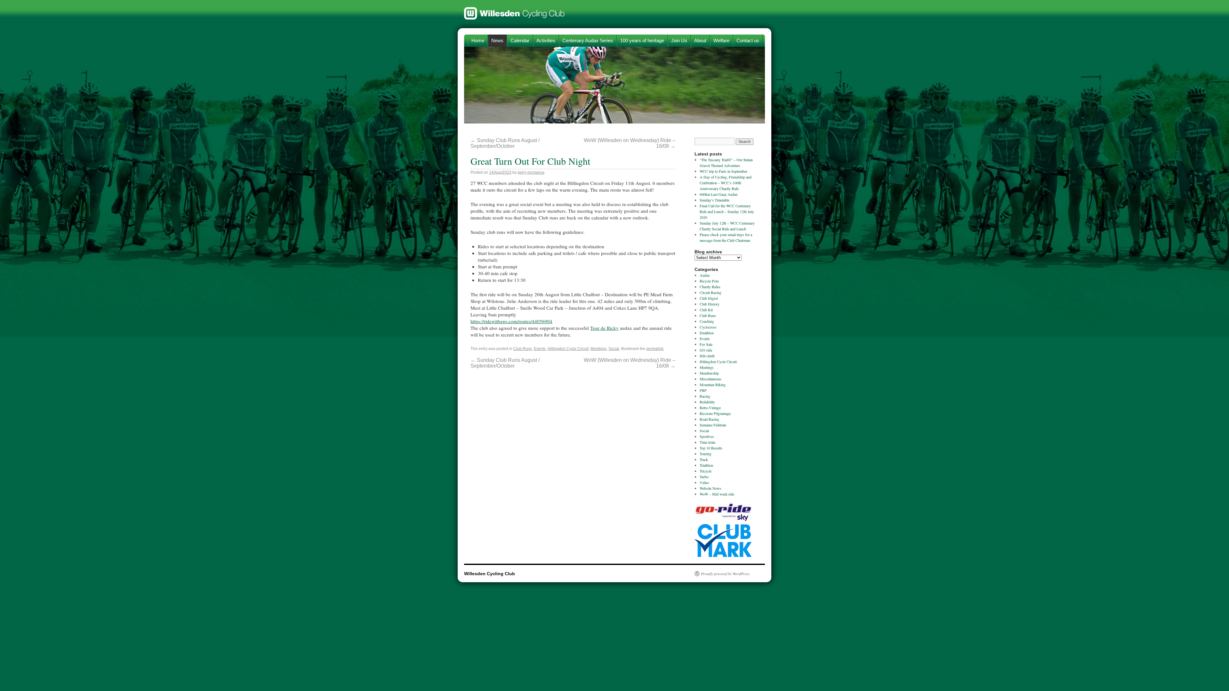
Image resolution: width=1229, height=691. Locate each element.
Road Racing (709, 419)
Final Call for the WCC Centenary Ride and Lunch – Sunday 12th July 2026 (727, 211)
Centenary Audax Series (587, 40)
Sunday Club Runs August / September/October (505, 143)
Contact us (747, 40)
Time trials (708, 442)
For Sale (706, 344)
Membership (709, 373)
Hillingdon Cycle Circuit (568, 348)
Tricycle (705, 470)
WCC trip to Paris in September (723, 171)
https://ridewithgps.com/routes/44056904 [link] (511, 321)
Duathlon (707, 332)
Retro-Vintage (710, 407)
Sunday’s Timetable (714, 200)
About (700, 40)
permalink (654, 348)
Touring (705, 453)
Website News (710, 488)
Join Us (679, 40)
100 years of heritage (642, 40)
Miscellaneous (710, 378)
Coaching (707, 321)
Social (613, 348)
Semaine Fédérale (713, 424)
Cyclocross (708, 327)
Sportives (707, 436)
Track (704, 459)
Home (477, 40)
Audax (705, 275)
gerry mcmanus (531, 172)
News (497, 40)
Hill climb (707, 355)
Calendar (519, 40)
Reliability (707, 401)
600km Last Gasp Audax (719, 194)
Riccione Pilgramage (715, 413)
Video (704, 482)
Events (540, 348)
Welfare (721, 40)
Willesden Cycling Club (514, 10)
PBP (703, 390)
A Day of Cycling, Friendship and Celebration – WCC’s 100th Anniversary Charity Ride (725, 182)
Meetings (598, 348)
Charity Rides (710, 286)
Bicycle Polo (709, 280)
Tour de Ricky (604, 328)
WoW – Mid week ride (717, 493)
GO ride (706, 350)
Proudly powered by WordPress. (726, 573)
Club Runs (522, 348)
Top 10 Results (711, 447)
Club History (709, 303)
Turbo (704, 476)
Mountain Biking (713, 384)
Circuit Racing (710, 292)
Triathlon (706, 465)
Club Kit (706, 309)
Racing (705, 396)
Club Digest (709, 298)
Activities (545, 40)
